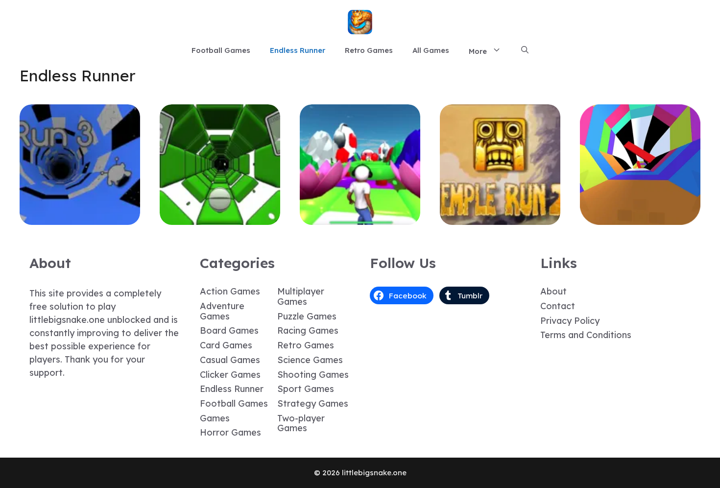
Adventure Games (222, 311)
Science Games (310, 360)
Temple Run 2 (500, 217)
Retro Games (369, 50)
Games (215, 418)
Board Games (229, 330)
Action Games (230, 291)
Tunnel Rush (640, 217)
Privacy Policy (570, 320)
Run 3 (80, 217)
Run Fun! (360, 217)
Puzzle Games (306, 316)
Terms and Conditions (585, 335)
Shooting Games (313, 374)
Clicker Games (230, 374)
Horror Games (230, 432)
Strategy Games (312, 403)
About (553, 291)
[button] (524, 50)
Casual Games (230, 360)
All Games (430, 50)
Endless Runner (297, 50)
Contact (557, 306)
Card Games (226, 345)
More (478, 51)
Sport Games (305, 388)
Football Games (221, 50)
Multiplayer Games (300, 296)
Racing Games (307, 330)
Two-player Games (301, 423)
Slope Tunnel (220, 217)
